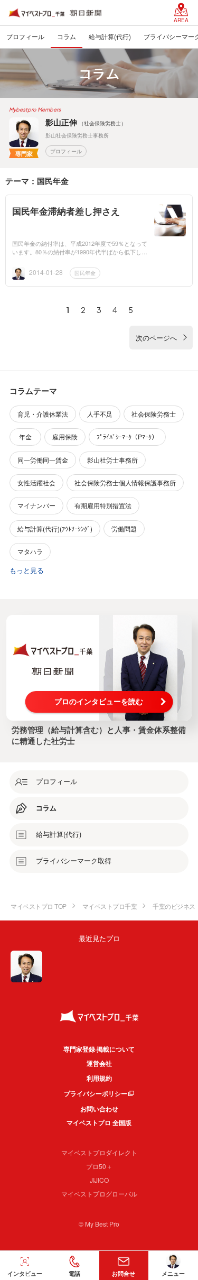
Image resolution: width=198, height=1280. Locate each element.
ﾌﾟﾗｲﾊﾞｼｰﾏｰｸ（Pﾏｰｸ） (127, 436)
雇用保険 (65, 436)
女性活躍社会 (36, 482)
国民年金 (85, 273)
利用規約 (99, 1078)
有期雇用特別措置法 (102, 505)
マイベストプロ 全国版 (99, 1122)
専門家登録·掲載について (99, 1049)
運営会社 (99, 1063)
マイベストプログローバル (99, 1193)
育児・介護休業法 (42, 413)
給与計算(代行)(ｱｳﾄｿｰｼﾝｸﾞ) (54, 528)
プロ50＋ (99, 1166)
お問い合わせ (99, 1108)
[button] (74, 1265)
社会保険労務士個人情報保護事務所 (125, 482)
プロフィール (66, 151)
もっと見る (27, 570)
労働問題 (124, 528)
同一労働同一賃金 (42, 459)
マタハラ (30, 551)
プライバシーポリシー (95, 1093)
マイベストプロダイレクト (99, 1152)
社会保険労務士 (153, 413)
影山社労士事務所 (112, 459)
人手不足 (99, 413)
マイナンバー (36, 505)
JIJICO (99, 1179)
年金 (25, 436)
